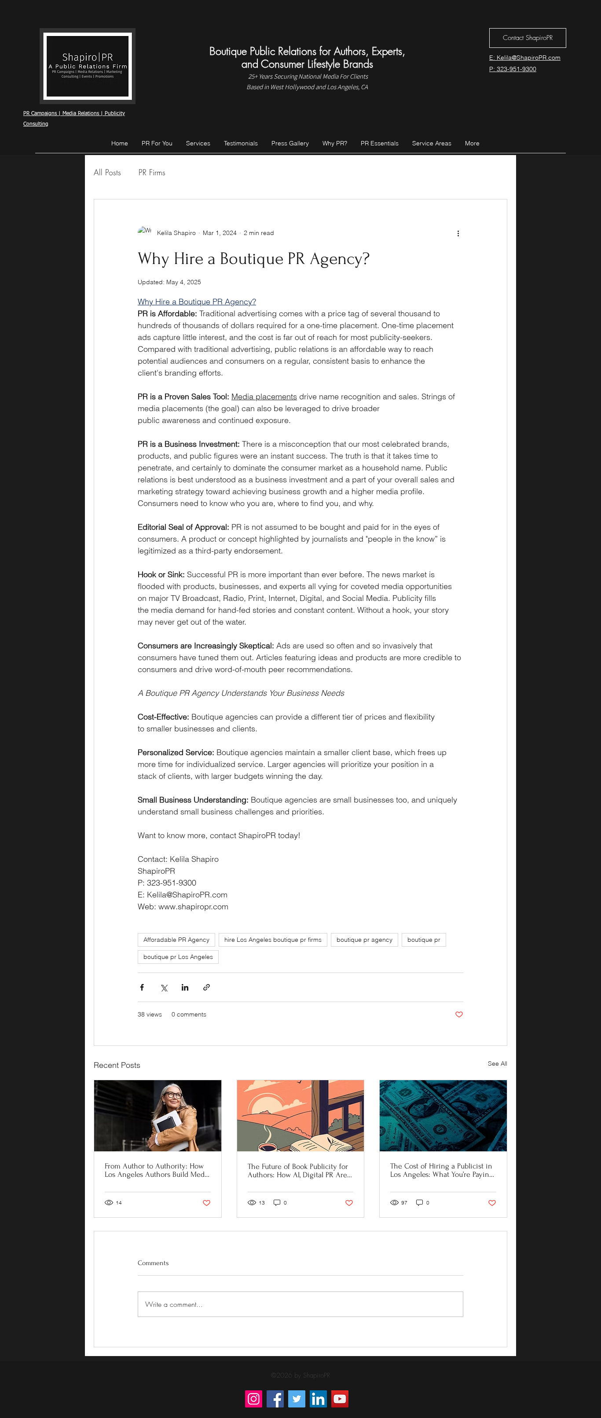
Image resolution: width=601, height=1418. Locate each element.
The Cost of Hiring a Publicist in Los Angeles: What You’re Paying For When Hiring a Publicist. (441, 1170)
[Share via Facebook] (142, 987)
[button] (432, 143)
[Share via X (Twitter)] (163, 987)
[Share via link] (206, 987)
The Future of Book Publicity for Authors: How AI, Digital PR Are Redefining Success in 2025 (298, 1170)
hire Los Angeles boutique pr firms (273, 940)
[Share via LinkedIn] (185, 987)
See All (497, 1063)
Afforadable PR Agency (176, 940)
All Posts (107, 172)
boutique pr (423, 940)
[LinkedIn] (318, 1398)
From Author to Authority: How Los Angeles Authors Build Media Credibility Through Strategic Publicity (157, 1170)
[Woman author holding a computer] (157, 1115)
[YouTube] (339, 1398)
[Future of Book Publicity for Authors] (300, 1115)
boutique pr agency (364, 940)
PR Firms (152, 172)
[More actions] (458, 233)
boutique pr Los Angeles (178, 957)
